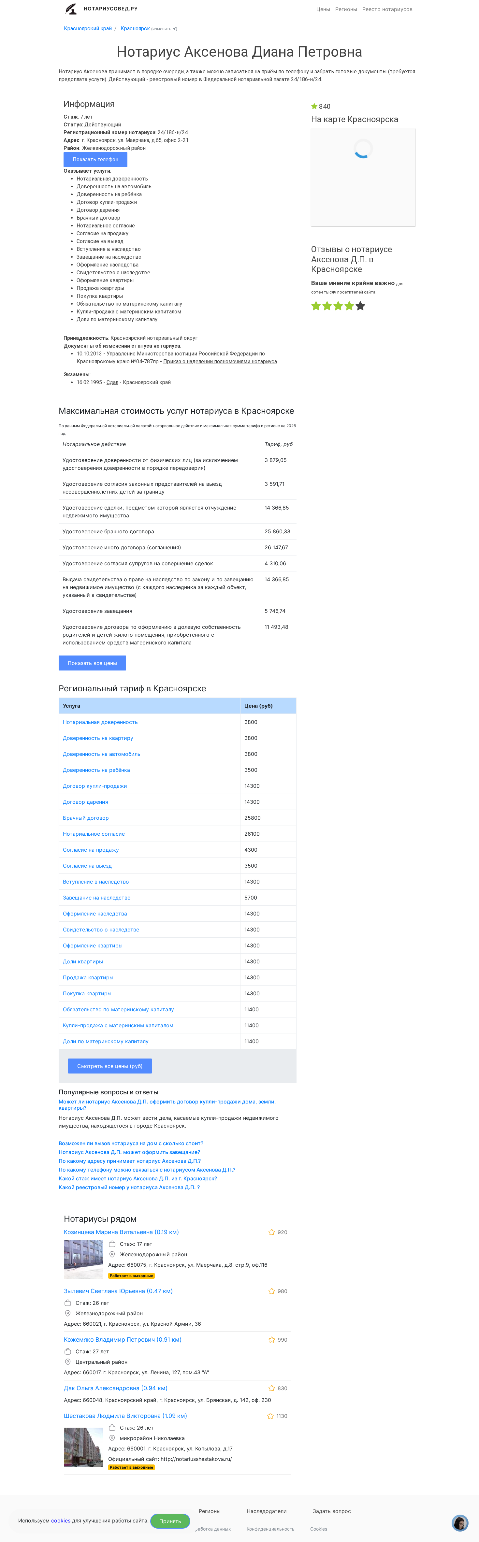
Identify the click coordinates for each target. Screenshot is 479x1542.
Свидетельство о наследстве (101, 929)
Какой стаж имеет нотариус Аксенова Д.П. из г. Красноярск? (138, 1178)
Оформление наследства (95, 913)
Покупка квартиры (87, 993)
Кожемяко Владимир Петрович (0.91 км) (123, 1339)
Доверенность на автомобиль (101, 754)
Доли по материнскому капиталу (106, 1041)
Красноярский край (88, 28)
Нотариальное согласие (94, 833)
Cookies (318, 1529)
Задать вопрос (332, 1511)
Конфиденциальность (271, 1529)
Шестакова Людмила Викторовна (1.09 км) (125, 1415)
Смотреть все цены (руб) (110, 1066)
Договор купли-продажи (95, 786)
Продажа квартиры (88, 977)
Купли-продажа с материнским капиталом (118, 1025)
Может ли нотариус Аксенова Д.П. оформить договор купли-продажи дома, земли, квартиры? (167, 1105)
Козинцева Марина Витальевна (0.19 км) (121, 1232)
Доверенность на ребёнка (96, 770)
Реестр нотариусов (387, 9)
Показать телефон (95, 159)
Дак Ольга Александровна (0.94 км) (116, 1388)
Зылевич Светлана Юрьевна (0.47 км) (118, 1291)
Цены (323, 9)
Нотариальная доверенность (100, 722)
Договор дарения (85, 802)
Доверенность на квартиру (98, 738)
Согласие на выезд (87, 865)
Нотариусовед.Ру (111, 9)
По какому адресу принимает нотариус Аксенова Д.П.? (130, 1161)
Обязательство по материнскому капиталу (118, 1009)
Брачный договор (86, 817)
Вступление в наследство (96, 881)
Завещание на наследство (97, 897)
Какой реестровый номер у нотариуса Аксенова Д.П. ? (129, 1187)
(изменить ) (164, 28)
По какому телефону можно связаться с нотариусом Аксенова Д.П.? (147, 1170)
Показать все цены (92, 663)
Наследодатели (267, 1511)
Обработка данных (210, 1529)
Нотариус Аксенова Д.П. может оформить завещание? (129, 1152)
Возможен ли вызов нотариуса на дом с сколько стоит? (131, 1143)
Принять (170, 1521)
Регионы (346, 9)
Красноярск (135, 28)
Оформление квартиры (93, 945)
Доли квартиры (83, 961)
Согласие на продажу (91, 849)
